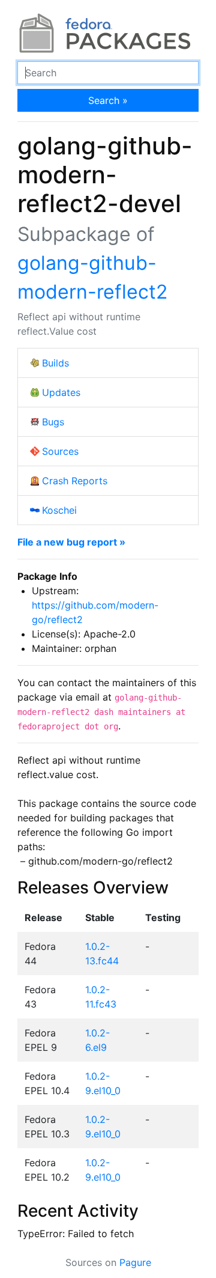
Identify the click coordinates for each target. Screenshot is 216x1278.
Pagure (135, 1262)
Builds (55, 363)
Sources (60, 451)
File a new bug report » (71, 542)
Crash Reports (74, 481)
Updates (61, 392)
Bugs (53, 422)
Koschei (59, 510)
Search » (108, 100)
